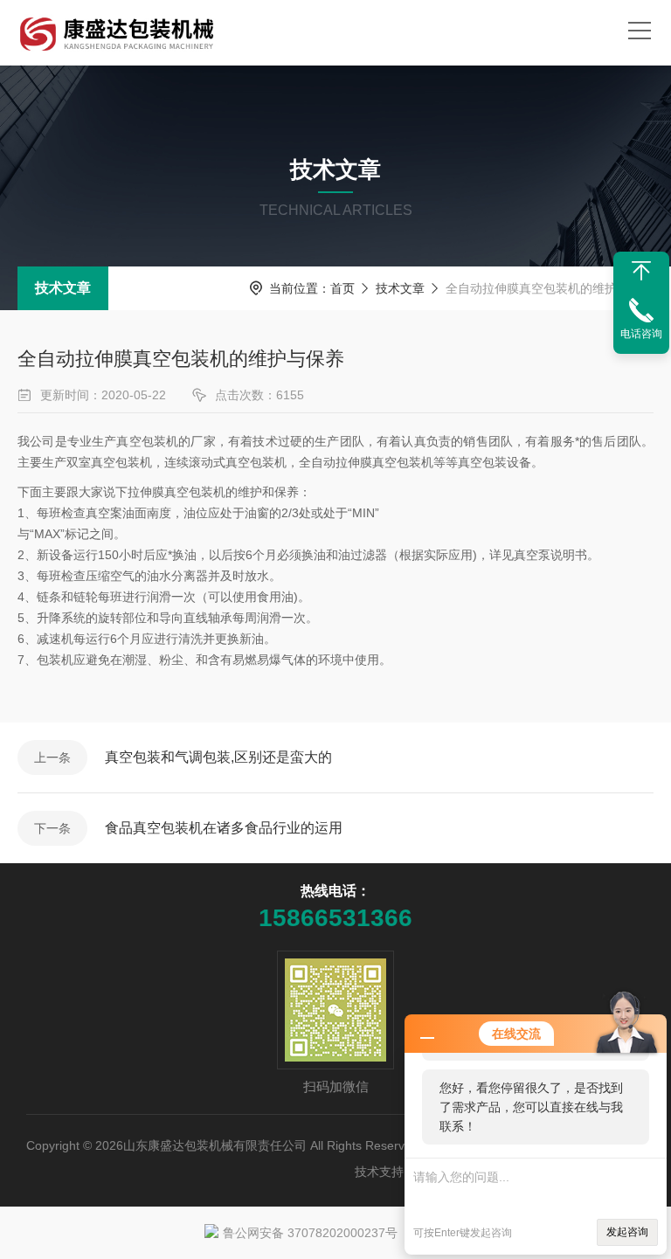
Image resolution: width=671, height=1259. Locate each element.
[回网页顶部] (641, 270)
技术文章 (63, 287)
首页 (342, 288)
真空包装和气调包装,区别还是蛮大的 (218, 757)
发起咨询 (627, 1232)
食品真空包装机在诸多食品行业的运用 (223, 827)
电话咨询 (641, 334)
